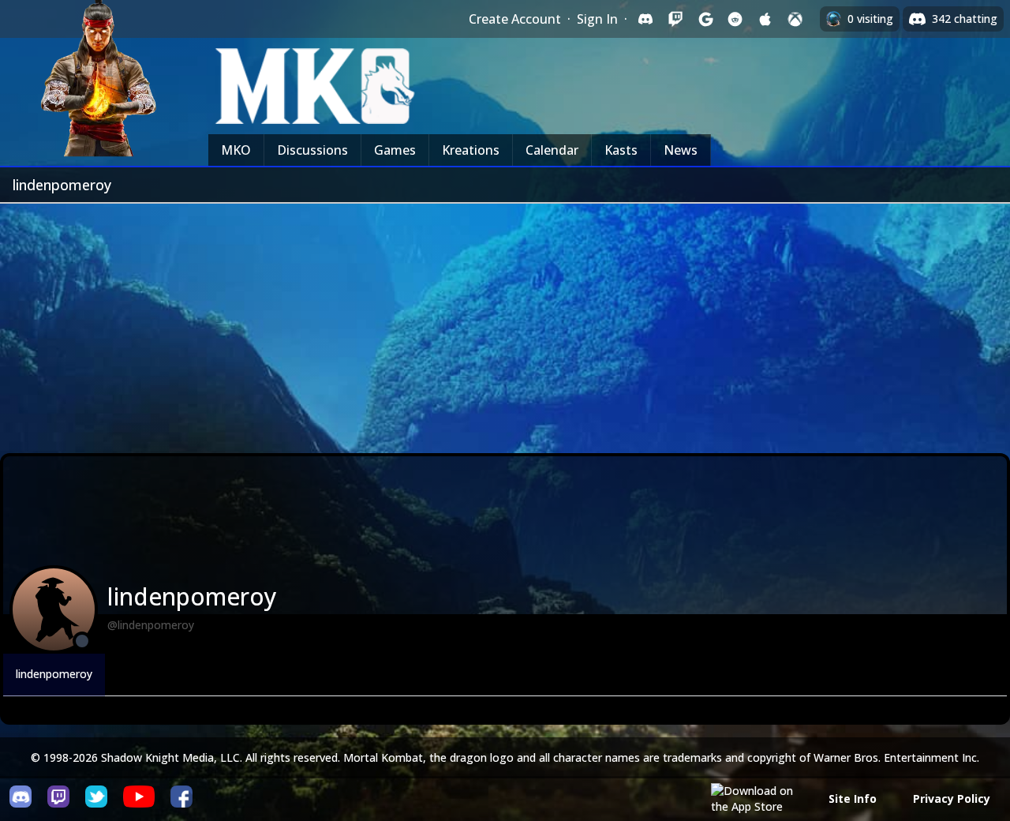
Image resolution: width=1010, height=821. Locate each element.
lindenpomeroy (54, 673)
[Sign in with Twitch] (675, 19)
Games (395, 150)
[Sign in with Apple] (765, 19)
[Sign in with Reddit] (735, 19)
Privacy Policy (951, 798)
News (681, 150)
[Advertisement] (505, 322)
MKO (236, 150)
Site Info (853, 798)
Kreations (470, 150)
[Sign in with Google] (705, 19)
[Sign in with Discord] (645, 19)
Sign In (597, 19)
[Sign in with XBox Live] (795, 19)
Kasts (621, 150)
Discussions (312, 150)
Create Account (515, 19)
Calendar (552, 150)
